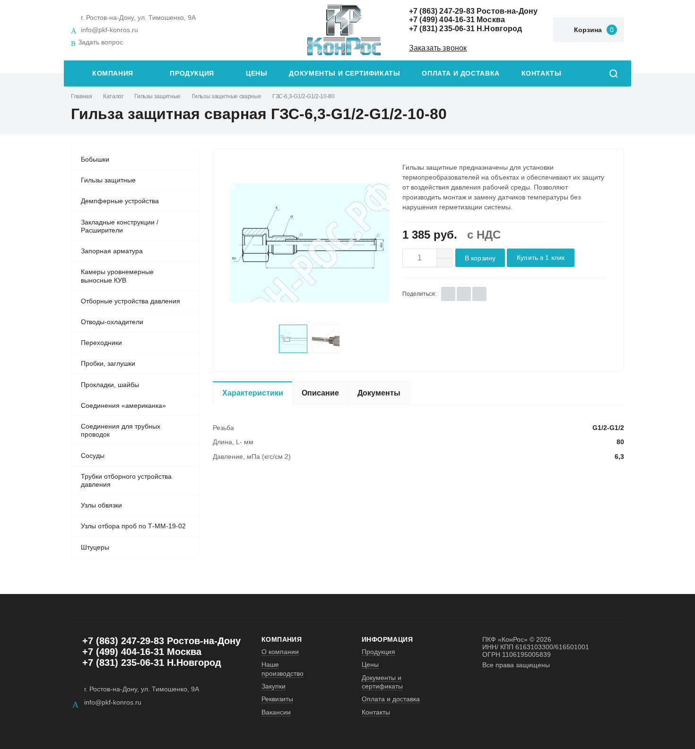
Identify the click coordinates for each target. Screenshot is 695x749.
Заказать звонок (438, 48)
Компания (112, 73)
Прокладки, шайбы (110, 384)
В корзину (480, 258)
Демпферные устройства (120, 201)
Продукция (192, 73)
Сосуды (92, 455)
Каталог (113, 96)
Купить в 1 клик (541, 257)
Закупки (273, 686)
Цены (256, 73)
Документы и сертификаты (344, 73)
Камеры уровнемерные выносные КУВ (117, 276)
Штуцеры (95, 547)
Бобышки (95, 159)
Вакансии (276, 712)
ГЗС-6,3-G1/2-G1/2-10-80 (303, 96)
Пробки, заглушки (108, 363)
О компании (280, 651)
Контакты (541, 73)
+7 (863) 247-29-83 (442, 11)
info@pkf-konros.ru (109, 30)
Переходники (101, 342)
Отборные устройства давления (130, 301)
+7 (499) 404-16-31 (442, 20)
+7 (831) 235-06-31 (442, 29)
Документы (378, 393)
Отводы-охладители (112, 322)
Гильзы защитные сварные (226, 96)
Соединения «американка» (123, 405)
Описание (320, 393)
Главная (81, 96)
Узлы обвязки (101, 505)
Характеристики (252, 393)
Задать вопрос (100, 42)
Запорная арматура (112, 251)
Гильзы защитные (157, 96)
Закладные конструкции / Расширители (119, 226)
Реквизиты (277, 699)
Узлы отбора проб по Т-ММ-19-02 (133, 526)
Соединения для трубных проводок (120, 430)
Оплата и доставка (460, 73)
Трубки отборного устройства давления (126, 481)
